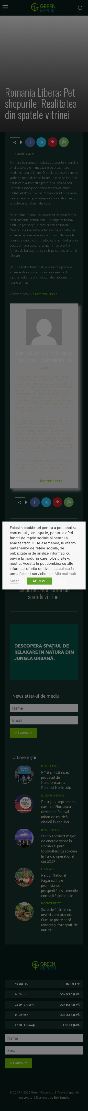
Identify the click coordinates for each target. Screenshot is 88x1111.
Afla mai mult (65, 574)
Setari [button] (14, 581)
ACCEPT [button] (39, 581)
